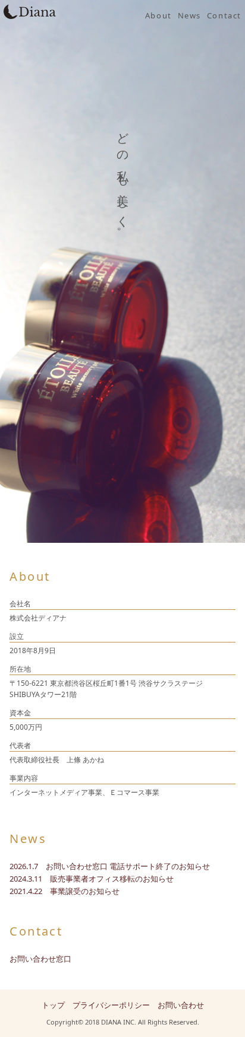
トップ (53, 1005)
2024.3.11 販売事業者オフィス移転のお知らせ (92, 878)
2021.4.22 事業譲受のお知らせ (65, 891)
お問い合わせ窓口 (40, 958)
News (189, 15)
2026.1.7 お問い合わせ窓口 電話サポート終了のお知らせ (110, 866)
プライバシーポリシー (111, 1005)
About (158, 15)
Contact (224, 15)
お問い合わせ (181, 1005)
